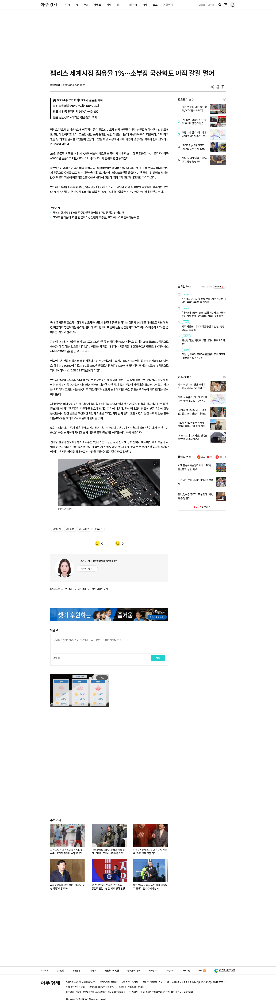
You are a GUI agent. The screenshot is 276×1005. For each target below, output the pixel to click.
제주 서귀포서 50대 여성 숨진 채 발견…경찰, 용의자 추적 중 (203, 328)
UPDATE (218, 287)
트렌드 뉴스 (184, 99)
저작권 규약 (153, 970)
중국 (67, 4)
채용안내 (76, 970)
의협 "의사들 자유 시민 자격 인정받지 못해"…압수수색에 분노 (150, 887)
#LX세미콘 (84, 529)
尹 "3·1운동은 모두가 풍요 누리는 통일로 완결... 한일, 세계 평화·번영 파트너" (108, 887)
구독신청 (60, 970)
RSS (201, 970)
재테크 (97, 4)
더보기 (193, 508)
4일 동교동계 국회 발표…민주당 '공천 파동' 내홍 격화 (67, 887)
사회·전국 (132, 4)
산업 (86, 4)
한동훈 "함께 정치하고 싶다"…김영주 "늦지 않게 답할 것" (150, 851)
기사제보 (92, 970)
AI (77, 4)
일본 (212, 457)
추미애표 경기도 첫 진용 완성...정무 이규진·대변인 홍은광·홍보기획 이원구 (204, 300)
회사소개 (44, 970)
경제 (109, 4)
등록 (158, 658)
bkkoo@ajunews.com (105, 560)
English (202, 5)
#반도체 (57, 529)
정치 (119, 4)
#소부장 (70, 529)
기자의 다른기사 (87, 568)
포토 (155, 4)
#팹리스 (98, 529)
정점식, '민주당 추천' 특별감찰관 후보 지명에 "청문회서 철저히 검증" (203, 356)
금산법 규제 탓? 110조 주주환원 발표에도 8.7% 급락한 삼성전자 (88, 212)
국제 (145, 4)
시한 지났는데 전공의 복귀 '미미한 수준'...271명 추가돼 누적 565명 (66, 851)
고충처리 (170, 970)
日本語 (211, 5)
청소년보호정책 (133, 970)
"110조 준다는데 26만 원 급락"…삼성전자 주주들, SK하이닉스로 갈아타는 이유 (96, 217)
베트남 (223, 457)
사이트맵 (186, 970)
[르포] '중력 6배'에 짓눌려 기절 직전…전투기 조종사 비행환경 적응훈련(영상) (108, 851)
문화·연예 (168, 4)
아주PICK (183, 377)
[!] (224, 99)
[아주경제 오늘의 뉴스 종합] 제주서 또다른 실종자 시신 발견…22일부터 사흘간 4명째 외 (204, 314)
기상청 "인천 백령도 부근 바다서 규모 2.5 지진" (203, 342)
